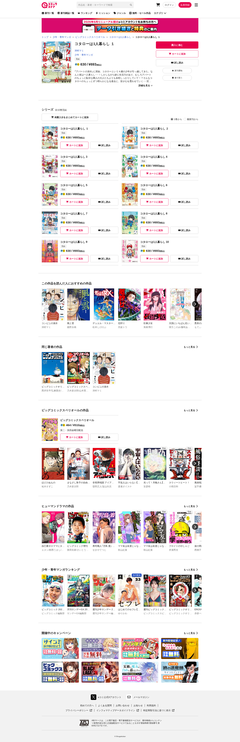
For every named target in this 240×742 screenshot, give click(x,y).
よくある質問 (105, 705)
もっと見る (189, 347)
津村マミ (79, 50)
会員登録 (185, 5)
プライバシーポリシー (78, 710)
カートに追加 (179, 54)
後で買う (178, 78)
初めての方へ (87, 705)
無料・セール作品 (141, 13)
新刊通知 (178, 70)
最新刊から (192, 119)
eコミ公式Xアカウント (107, 698)
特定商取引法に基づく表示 (159, 710)
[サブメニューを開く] (196, 5)
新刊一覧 (49, 13)
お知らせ (138, 705)
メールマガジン (141, 697)
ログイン (169, 5)
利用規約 (151, 705)
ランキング (86, 13)
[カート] (158, 5)
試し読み (178, 62)
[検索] (131, 5)
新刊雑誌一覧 (67, 13)
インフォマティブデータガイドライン (115, 710)
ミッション (104, 13)
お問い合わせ (122, 705)
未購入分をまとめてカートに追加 (71, 117)
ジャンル (121, 13)
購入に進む (177, 45)
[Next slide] (195, 304)
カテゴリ (158, 13)
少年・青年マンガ (84, 54)
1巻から (178, 119)
